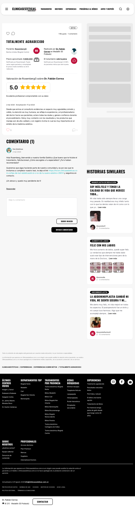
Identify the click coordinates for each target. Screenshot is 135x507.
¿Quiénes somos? (8, 448)
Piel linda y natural (94, 394)
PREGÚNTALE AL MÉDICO (88, 9)
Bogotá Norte (25, 384)
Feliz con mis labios (102, 245)
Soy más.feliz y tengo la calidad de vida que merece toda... (107, 190)
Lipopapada (71, 394)
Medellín (24, 388)
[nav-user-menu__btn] (128, 9)
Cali (22, 391)
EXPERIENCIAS (71, 9)
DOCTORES (59, 9)
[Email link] (130, 382)
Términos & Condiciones (26, 490)
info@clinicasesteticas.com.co (36, 482)
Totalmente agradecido (95, 384)
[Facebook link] (121, 383)
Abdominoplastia (99, 292)
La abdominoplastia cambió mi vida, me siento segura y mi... (109, 298)
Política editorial (8, 490)
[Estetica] (24, 9)
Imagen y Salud (7, 390)
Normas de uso (25, 487)
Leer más (102, 207)
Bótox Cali (48, 397)
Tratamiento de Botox (95, 404)
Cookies (35, 487)
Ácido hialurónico (73, 401)
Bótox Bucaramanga (52, 410)
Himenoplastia (72, 398)
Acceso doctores (27, 445)
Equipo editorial (7, 452)
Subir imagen (67, 221)
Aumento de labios (100, 241)
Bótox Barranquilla (51, 407)
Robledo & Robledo (9, 393)
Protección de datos (9, 487)
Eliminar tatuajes (73, 387)
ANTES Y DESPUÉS (107, 9)
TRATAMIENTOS (46, 9)
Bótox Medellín (50, 393)
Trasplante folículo (74, 390)
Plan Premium (26, 449)
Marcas (23, 452)
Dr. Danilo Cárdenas (9, 407)
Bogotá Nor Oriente (28, 395)
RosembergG (20, 49)
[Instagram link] (113, 383)
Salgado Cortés (7, 397)
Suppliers (24, 456)
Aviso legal (61, 487)
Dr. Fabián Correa (10, 500)
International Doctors (28, 460)
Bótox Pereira (50, 420)
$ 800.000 (28, 59)
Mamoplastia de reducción (104, 182)
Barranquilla (25, 399)
